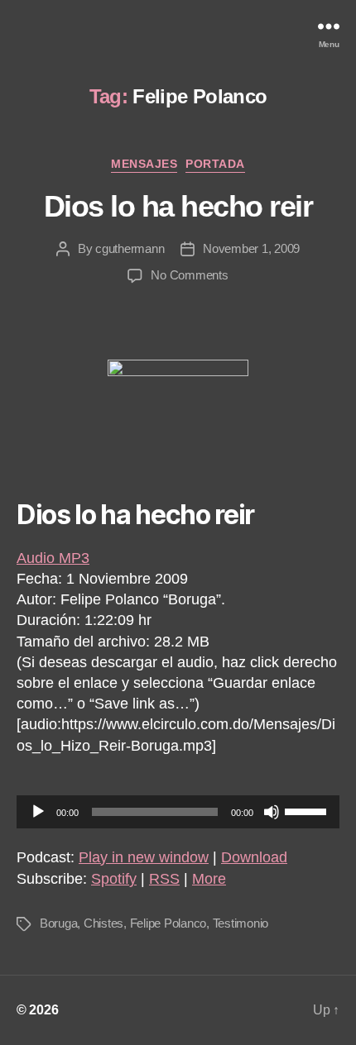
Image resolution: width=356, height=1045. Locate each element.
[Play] (38, 812)
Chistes (103, 923)
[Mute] (271, 812)
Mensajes (144, 163)
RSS (164, 879)
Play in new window (144, 857)
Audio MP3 (53, 558)
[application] (178, 811)
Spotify (114, 879)
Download (254, 857)
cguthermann (129, 248)
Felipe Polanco (168, 923)
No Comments (189, 275)
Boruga (58, 923)
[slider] (308, 810)
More (209, 879)
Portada (215, 163)
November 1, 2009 (251, 248)
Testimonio (240, 923)
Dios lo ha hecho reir (178, 206)
